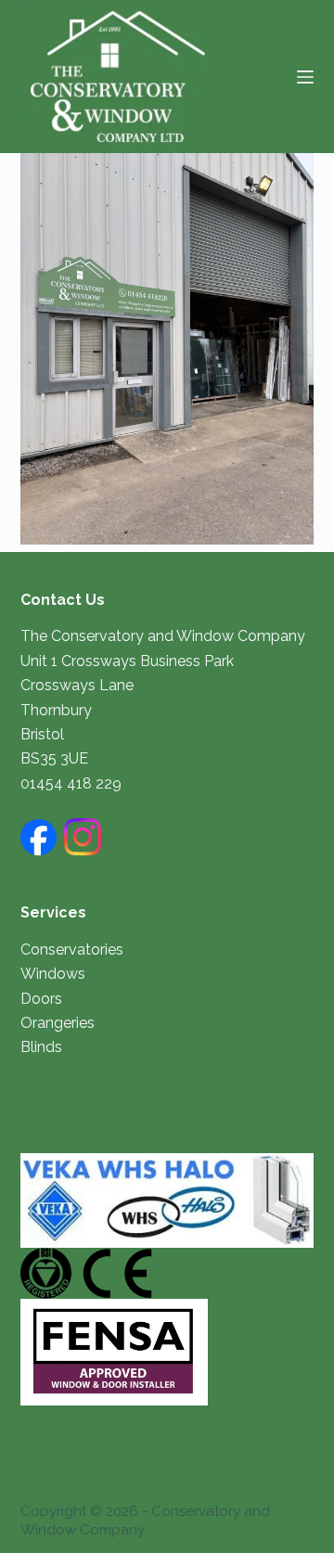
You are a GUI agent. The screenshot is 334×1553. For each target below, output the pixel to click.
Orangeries (57, 1023)
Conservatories (71, 949)
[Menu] (305, 77)
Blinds (41, 1047)
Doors (41, 999)
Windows (52, 973)
